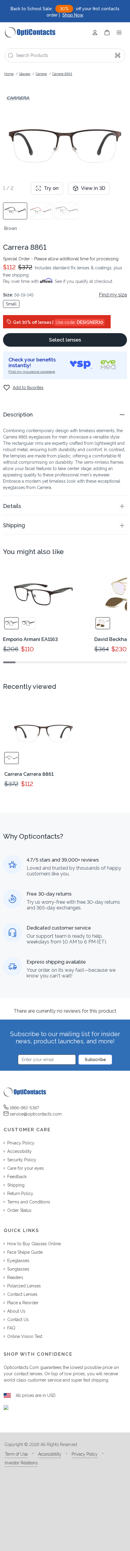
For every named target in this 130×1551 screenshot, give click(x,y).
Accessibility (49, 1454)
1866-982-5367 (24, 1107)
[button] (65, 414)
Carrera (41, 74)
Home (9, 74)
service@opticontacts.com (36, 1114)
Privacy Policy (85, 1454)
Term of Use (16, 1454)
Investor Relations (21, 1462)
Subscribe (95, 1059)
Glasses (24, 74)
